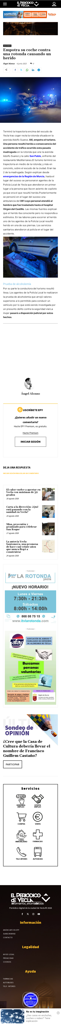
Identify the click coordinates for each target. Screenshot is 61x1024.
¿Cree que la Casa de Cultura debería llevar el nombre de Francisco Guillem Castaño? (26, 748)
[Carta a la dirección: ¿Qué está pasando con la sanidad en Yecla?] (48, 511)
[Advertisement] (30, 355)
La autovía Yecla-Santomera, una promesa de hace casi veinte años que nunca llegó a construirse (22, 547)
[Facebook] (15, 70)
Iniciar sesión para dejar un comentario (21, 473)
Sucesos (7, 46)
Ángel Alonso (9, 63)
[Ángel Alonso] (30, 383)
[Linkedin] (33, 70)
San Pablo (35, 156)
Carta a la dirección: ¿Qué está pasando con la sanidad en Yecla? (22, 510)
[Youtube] (39, 914)
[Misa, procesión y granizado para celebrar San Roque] (48, 529)
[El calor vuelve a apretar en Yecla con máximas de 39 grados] (48, 494)
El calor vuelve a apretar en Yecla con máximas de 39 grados (23, 492)
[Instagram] (33, 914)
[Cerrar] (58, 1012)
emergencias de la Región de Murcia (23, 176)
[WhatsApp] (27, 70)
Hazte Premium (30, 433)
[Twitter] (21, 70)
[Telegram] (38, 70)
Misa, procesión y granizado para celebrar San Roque (21, 527)
